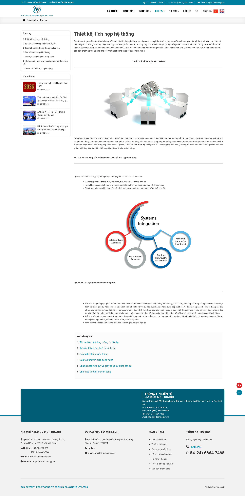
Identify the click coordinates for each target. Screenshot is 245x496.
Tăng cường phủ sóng (162, 454)
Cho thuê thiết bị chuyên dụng (95, 371)
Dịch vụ (159, 11)
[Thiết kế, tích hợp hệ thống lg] (37, 11)
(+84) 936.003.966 (40, 448)
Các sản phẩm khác (161, 468)
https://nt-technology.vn (44, 461)
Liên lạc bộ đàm (159, 439)
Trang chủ (31, 20)
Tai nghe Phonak (159, 459)
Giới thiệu (111, 11)
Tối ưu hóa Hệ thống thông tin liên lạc (99, 342)
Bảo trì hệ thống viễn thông (94, 354)
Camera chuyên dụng (161, 449)
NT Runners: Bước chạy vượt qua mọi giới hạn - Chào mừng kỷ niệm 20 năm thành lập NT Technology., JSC (52, 128)
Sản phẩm (144, 11)
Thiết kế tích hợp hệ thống (36, 39)
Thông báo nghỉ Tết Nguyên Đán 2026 (52, 84)
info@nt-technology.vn (40, 456)
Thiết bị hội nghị (159, 444)
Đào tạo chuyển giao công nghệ (96, 359)
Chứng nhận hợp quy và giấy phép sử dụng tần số (106, 365)
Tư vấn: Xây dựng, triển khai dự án (98, 348)
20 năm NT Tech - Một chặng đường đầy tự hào (51, 113)
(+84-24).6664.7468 (185, 3)
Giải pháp (128, 11)
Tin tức (173, 11)
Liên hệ (187, 11)
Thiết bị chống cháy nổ (162, 463)
